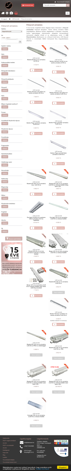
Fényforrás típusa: (7, 129)
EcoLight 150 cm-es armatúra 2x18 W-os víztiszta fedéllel (36, 415)
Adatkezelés (6, 438)
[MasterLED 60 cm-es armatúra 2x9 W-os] (36, 51)
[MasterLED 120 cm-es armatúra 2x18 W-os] (58, 273)
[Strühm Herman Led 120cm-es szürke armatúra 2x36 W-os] (58, 84)
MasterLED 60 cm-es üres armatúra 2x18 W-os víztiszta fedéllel (36, 252)
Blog (4, 455)
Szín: (3, 54)
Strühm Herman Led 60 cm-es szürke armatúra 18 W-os (58, 62)
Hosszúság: (5, 170)
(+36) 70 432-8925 (29, 446)
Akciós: (3, 220)
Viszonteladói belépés (63, 2)
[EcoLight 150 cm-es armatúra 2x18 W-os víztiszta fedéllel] (36, 405)
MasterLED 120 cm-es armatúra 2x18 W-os (58, 282)
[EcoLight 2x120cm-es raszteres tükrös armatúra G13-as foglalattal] (36, 207)
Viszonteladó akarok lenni (10, 462)
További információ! (42, 469)
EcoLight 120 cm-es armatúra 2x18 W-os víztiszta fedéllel (58, 218)
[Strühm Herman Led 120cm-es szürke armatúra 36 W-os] (36, 83)
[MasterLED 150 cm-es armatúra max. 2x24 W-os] (36, 175)
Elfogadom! (63, 467)
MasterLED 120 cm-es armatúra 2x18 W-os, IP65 (58, 348)
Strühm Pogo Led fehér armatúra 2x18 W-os (36, 123)
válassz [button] (5, 49)
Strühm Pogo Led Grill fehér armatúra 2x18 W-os (58, 153)
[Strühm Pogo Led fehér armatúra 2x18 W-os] (36, 114)
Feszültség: (5, 137)
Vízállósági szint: (6, 162)
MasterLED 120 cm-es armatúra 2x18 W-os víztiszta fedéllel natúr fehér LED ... (36, 383)
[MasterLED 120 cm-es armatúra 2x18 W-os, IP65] (58, 337)
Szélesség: (4, 178)
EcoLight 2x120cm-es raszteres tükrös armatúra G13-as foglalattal (36, 219)
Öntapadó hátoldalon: (8, 71)
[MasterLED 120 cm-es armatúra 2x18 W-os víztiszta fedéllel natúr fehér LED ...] (36, 371)
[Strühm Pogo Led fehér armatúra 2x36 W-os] (58, 114)
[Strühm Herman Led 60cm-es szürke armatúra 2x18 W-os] (58, 304)
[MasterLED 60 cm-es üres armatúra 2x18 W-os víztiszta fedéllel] (36, 241)
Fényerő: (4, 87)
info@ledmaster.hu (29, 442)
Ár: (2, 35)
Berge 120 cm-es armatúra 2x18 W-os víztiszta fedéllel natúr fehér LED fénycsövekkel (36, 286)
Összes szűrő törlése (14, 239)
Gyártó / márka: (6, 46)
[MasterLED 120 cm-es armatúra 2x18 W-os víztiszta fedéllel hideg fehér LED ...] (58, 175)
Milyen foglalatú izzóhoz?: (9, 104)
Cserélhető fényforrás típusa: (10, 120)
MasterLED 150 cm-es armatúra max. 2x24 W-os (36, 184)
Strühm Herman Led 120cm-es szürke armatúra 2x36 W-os (58, 93)
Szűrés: (3, 29)
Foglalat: (4, 212)
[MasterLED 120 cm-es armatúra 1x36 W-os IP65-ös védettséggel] (36, 336)
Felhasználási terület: (8, 62)
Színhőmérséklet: (6, 154)
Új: (2, 228)
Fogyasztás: (5, 145)
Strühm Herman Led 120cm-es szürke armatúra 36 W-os (36, 92)
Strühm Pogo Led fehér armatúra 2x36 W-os (58, 123)
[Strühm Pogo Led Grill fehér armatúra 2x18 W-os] (58, 144)
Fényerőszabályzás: (7, 79)
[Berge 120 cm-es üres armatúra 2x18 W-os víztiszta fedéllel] (58, 241)
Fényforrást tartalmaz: (8, 203)
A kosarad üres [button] (28, 5)
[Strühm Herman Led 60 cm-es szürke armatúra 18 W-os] (58, 52)
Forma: (3, 112)
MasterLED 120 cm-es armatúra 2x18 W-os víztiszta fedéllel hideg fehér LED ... (58, 185)
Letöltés (5, 457)
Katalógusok (6, 450)
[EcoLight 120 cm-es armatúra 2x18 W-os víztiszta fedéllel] (58, 207)
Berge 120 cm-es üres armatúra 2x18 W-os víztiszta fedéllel (58, 251)
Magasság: (4, 187)
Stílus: (3, 195)
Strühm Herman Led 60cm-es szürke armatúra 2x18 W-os (58, 314)
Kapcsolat (5, 452)
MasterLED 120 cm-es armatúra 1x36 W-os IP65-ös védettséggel (36, 345)
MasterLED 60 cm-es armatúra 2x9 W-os (36, 60)
